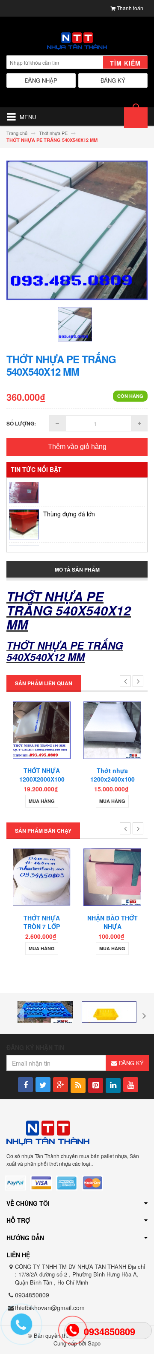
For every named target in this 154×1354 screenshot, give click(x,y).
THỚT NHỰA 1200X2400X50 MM (131, 779)
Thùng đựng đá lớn (69, 506)
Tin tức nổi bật (36, 469)
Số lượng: (21, 423)
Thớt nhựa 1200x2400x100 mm (60, 779)
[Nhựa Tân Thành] (77, 41)
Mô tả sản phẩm (77, 569)
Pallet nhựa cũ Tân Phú (75, 542)
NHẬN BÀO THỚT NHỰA (64, 922)
